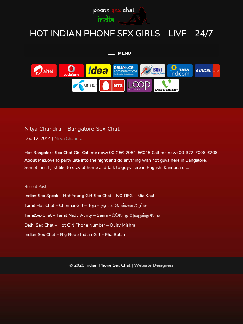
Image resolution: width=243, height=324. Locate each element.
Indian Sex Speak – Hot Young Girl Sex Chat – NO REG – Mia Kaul (89, 196)
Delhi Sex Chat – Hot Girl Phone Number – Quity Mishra (79, 225)
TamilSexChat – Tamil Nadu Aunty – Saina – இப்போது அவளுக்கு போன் (92, 215)
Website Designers (154, 265)
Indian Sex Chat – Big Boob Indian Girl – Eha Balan (74, 235)
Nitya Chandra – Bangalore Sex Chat (71, 129)
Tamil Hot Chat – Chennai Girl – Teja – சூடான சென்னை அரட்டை (86, 205)
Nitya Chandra (68, 138)
